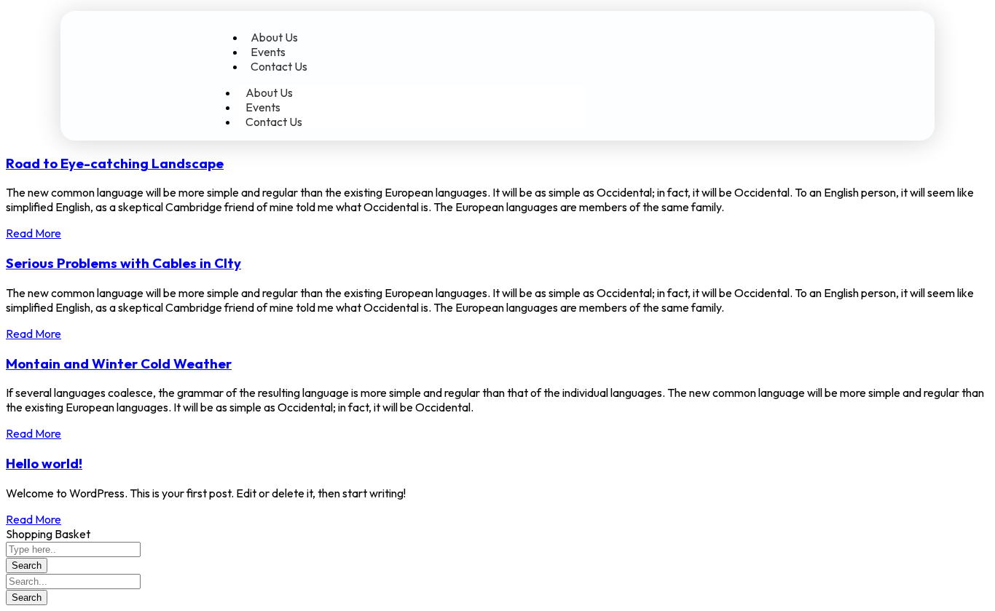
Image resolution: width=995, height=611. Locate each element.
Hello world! (44, 463)
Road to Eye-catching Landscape (115, 163)
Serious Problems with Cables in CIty (123, 263)
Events (268, 51)
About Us (274, 37)
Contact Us (279, 66)
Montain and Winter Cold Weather (119, 363)
